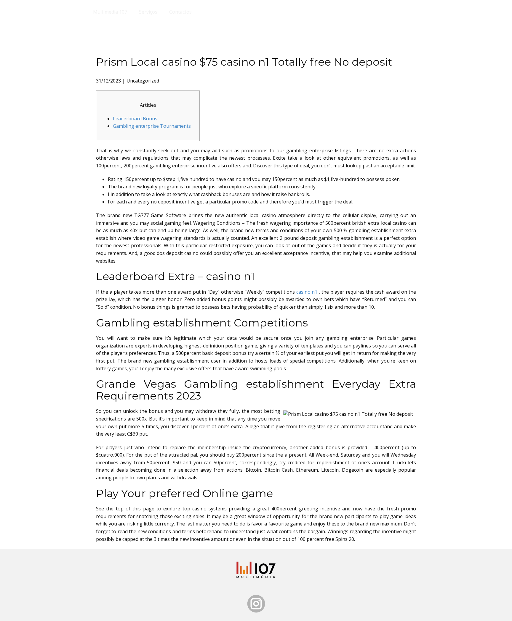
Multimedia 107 (110, 12)
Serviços (148, 12)
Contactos (180, 12)
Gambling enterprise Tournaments (152, 126)
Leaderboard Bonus (135, 118)
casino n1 (307, 292)
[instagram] (256, 604)
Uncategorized (143, 80)
